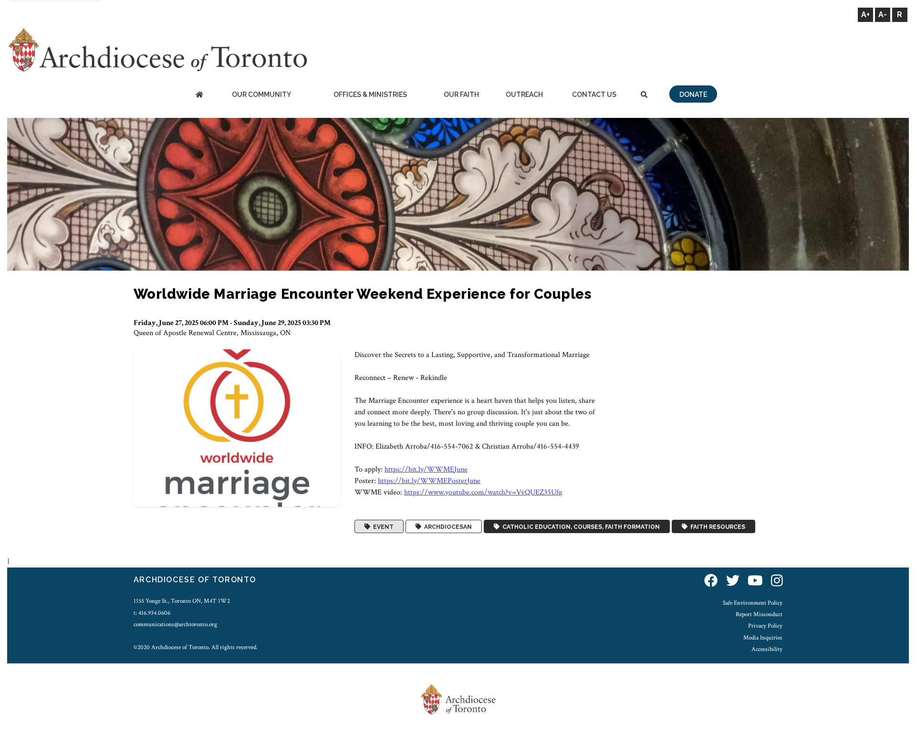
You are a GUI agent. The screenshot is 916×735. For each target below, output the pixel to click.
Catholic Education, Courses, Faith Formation (580, 526)
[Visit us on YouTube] (755, 581)
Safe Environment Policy (752, 603)
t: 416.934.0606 (152, 613)
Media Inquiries (762, 637)
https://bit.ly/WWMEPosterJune (429, 481)
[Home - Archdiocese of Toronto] (199, 95)
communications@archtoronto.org (175, 624)
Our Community (261, 94)
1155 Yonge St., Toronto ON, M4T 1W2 (182, 601)
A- (882, 14)
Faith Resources (716, 526)
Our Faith (461, 94)
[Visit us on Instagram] (777, 581)
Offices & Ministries (370, 94)
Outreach (524, 94)
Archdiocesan (446, 526)
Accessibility (766, 649)
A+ (865, 14)
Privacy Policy (765, 626)
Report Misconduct (759, 614)
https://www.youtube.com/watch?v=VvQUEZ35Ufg (483, 492)
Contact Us (594, 94)
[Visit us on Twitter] (732, 581)
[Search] (644, 95)
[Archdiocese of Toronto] (157, 49)
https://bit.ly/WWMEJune (426, 469)
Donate (693, 94)
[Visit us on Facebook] (711, 581)
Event (382, 526)
